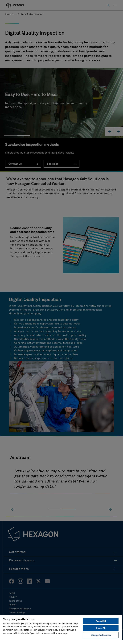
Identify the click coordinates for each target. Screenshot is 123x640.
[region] (61, 627)
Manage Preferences (101, 635)
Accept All (101, 621)
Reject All (101, 628)
